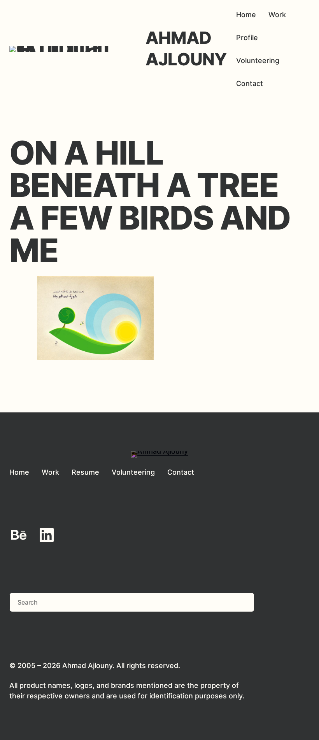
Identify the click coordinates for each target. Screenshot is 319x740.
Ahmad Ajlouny (186, 49)
